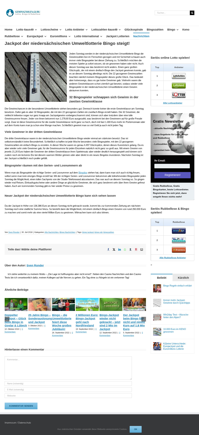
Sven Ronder (14, 232)
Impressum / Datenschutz (18, 422)
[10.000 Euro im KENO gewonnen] (157, 329)
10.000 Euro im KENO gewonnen (174, 330)
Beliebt (161, 277)
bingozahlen (108, 232)
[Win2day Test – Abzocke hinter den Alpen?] (157, 315)
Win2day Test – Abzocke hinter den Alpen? (175, 316)
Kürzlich (183, 277)
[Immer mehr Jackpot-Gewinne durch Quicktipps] (157, 300)
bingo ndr (98, 232)
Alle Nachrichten (52, 232)
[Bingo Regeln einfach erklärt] (157, 286)
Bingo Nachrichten (67, 232)
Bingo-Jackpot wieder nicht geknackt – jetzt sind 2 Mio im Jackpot (110, 322)
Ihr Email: (159, 160)
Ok (135, 429)
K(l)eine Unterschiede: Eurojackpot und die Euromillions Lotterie (174, 346)
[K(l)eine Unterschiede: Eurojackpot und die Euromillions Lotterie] (157, 344)
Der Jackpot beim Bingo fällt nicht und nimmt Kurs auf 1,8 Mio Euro (134, 322)
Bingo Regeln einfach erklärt (177, 285)
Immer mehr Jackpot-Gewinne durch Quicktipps (176, 301)
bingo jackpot (88, 232)
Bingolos (83, 172)
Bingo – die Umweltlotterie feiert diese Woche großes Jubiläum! (61, 322)
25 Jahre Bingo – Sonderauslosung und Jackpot (40, 319)
